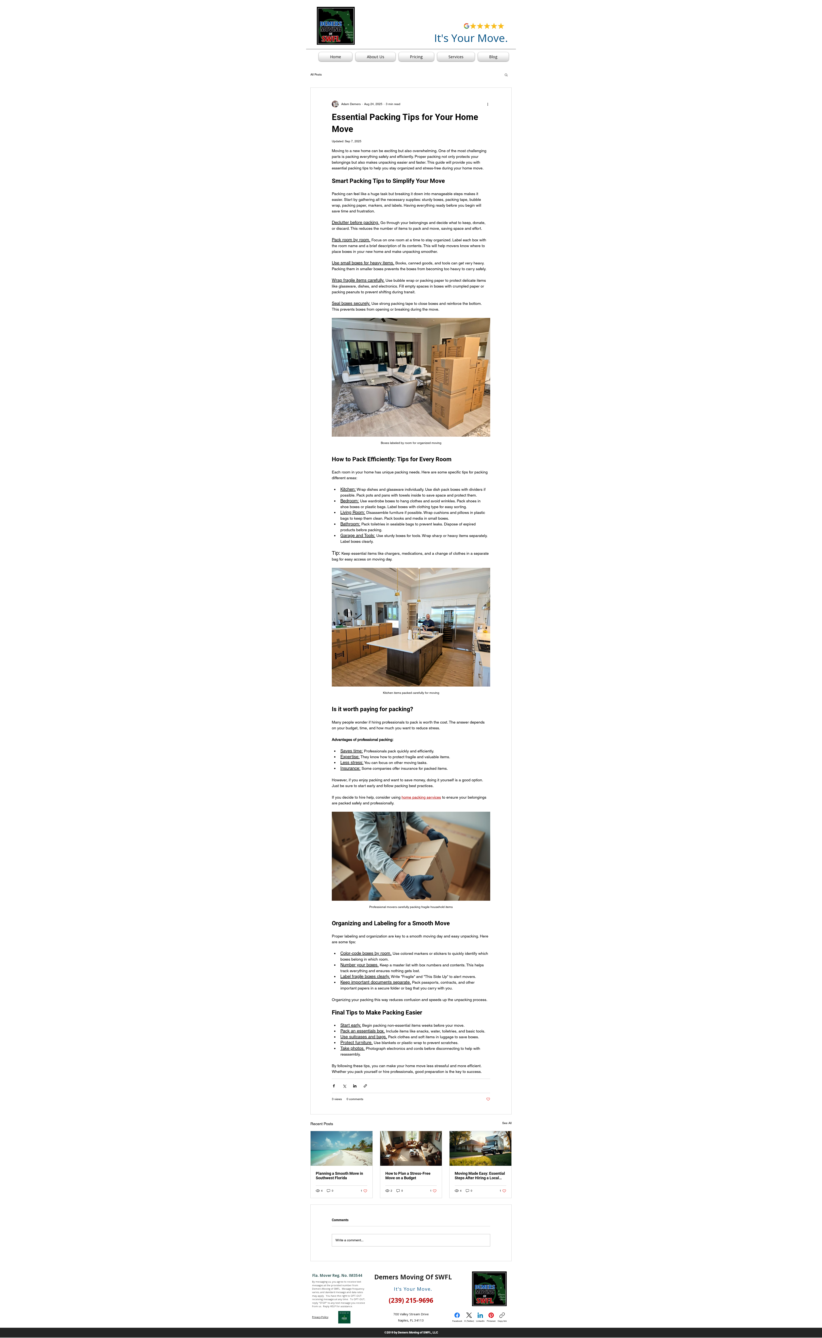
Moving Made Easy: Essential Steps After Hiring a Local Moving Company (480, 1175)
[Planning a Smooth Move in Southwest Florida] (341, 1148)
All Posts (316, 74)
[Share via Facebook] (334, 1086)
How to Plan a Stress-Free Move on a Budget (407, 1175)
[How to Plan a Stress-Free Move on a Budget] (411, 1148)
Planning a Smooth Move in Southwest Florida (339, 1175)
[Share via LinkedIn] (355, 1086)
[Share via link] (365, 1086)
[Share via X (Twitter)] (344, 1086)
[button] (506, 74)
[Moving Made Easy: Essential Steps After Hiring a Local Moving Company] (480, 1148)
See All (507, 1123)
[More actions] (487, 104)
